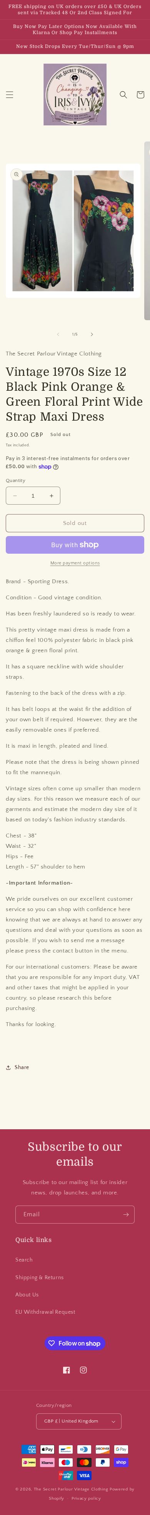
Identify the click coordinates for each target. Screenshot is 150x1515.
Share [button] (22, 1067)
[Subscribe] (125, 1215)
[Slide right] (91, 334)
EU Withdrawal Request (45, 1312)
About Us (27, 1295)
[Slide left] (58, 334)
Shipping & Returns (39, 1278)
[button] (9, 94)
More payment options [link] (75, 563)
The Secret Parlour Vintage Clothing (72, 1489)
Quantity (15, 480)
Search (24, 1260)
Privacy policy (86, 1498)
